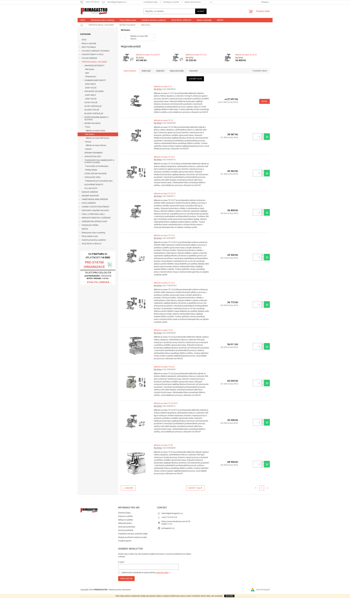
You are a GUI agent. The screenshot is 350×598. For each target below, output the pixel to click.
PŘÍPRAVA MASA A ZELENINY (94, 62)
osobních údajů (162, 572)
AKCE (84, 40)
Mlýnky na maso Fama (95, 130)
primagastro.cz (168, 528)
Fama (87, 127)
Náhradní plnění (125, 523)
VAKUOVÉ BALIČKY (92, 156)
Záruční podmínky (125, 530)
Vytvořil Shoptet (263, 589)
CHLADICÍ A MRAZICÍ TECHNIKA (95, 51)
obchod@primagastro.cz (172, 513)
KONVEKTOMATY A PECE (92, 54)
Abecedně (193, 71)
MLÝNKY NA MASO (92, 123)
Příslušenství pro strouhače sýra (98, 181)
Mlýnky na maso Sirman (96, 145)
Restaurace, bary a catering (93, 233)
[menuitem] (83, 20)
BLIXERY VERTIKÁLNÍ (93, 113)
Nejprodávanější (177, 71)
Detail (264, 101)
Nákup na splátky (193, 2)
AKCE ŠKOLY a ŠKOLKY (92, 244)
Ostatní (88, 149)
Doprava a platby (171, 2)
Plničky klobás (91, 170)
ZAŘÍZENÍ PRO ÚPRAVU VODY (94, 221)
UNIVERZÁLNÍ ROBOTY (94, 65)
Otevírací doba (150, 2)
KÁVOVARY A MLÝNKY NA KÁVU (95, 210)
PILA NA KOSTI (90, 188)
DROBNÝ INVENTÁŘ (90, 196)
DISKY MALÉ (90, 84)
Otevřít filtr (195, 79)
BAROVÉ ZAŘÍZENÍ (90, 192)
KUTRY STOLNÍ (90, 102)
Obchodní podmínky (126, 527)
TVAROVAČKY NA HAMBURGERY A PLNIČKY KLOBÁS (99, 161)
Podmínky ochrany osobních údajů (133, 534)
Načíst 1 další (195, 488)
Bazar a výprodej (89, 43)
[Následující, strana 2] (261, 487)
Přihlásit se (126, 578)
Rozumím (229, 596)
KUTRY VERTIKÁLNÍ (92, 106)
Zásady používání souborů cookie (132, 537)
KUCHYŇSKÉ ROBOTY (93, 184)
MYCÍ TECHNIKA (89, 47)
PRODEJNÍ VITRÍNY (90, 225)
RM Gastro (89, 69)
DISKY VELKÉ (91, 88)
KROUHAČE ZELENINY (94, 91)
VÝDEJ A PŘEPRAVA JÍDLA (93, 214)
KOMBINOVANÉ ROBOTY (95, 80)
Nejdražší (160, 71)
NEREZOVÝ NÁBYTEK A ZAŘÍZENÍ (96, 218)
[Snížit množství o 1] (262, 138)
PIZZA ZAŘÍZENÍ (89, 203)
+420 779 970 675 (169, 517)
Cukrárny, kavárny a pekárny (94, 240)
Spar (87, 73)
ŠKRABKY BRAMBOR (93, 153)
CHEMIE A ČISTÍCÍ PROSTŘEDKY (95, 207)
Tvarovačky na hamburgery (97, 166)
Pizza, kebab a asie (90, 236)
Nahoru (129, 488)
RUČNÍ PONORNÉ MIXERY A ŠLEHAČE (96, 118)
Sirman (88, 142)
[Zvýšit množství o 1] (262, 135)
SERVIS (85, 229)
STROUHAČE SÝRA (92, 177)
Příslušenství (90, 76)
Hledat (200, 11)
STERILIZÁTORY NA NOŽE (95, 173)
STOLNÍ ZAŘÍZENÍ (89, 58)
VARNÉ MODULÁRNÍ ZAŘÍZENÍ (95, 199)
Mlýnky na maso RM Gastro (97, 138)
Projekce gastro (124, 541)
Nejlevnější (146, 71)
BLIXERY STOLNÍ (91, 110)
